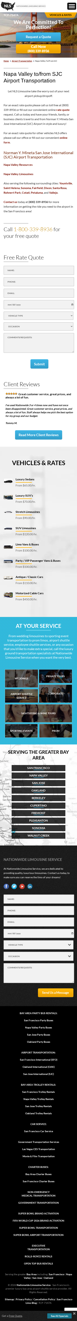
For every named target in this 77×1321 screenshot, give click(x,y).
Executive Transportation (38, 1247)
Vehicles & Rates (38, 462)
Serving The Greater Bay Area (38, 755)
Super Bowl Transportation (38, 1227)
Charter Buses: (38, 1166)
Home (6, 61)
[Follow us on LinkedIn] (30, 886)
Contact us (10, 202)
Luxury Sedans (25, 479)
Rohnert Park (12, 192)
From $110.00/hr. (26, 583)
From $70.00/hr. (25, 501)
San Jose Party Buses (38, 1034)
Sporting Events (21, 730)
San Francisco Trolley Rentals (38, 1091)
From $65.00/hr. (25, 485)
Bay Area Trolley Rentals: (38, 1084)
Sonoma (26, 188)
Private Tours (55, 676)
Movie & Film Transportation (39, 1156)
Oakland (48, 1277)
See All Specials (59, 1315)
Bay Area (32, 1274)
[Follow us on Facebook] (6, 886)
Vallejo (53, 192)
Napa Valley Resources (18, 164)
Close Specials (74, 1313)
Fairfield (37, 188)
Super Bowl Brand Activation (38, 1213)
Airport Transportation (22, 61)
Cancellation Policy (44, 1299)
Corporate (55, 693)
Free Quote (15, 1315)
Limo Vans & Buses (27, 544)
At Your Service (38, 625)
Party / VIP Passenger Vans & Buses (38, 560)
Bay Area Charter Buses (38, 1174)
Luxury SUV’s (24, 495)
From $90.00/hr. (25, 517)
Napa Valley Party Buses (38, 1027)
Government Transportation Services (38, 1141)
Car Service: (38, 1124)
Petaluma (37, 192)
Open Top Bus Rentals (38, 1263)
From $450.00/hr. (26, 599)
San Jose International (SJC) (38, 1073)
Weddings (21, 678)
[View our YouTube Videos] (22, 886)
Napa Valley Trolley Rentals (38, 1099)
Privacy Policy (24, 1299)
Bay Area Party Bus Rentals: (38, 1013)
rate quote (63, 109)
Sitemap (9, 1299)
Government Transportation (38, 1202)
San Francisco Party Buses (38, 1020)
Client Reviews (22, 384)
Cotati (26, 192)
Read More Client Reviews (39, 435)
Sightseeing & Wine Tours (38, 713)
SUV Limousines (26, 528)
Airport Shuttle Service (22, 695)
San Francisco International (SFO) (38, 1059)
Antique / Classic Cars (29, 577)
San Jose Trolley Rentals (38, 1106)
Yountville (65, 183)
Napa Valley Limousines (18, 174)
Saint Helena (12, 188)
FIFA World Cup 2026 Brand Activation (38, 1220)
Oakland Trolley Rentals (38, 1113)
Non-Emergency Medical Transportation (39, 1193)
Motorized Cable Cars (30, 593)
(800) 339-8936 (38, 48)
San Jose (37, 1277)
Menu (71, 6)
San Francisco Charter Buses (38, 1181)
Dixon (48, 188)
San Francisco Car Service (38, 1131)
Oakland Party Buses (38, 1041)
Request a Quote (38, 37)
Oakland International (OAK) (39, 1066)
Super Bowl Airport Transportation (38, 1234)
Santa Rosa (59, 188)
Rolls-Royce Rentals (38, 1256)
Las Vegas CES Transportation (38, 1149)
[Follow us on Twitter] (14, 886)
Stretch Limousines (28, 511)
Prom (55, 730)
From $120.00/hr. (26, 534)
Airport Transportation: (38, 1052)
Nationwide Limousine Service (33, 859)
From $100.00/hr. (26, 550)
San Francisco (56, 1274)
